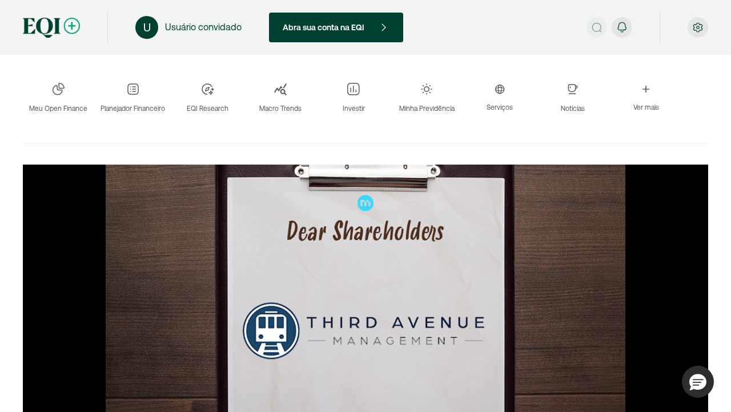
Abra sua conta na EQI (323, 27)
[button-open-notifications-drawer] (622, 27)
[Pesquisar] (597, 27)
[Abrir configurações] (698, 27)
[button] (698, 382)
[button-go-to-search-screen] (597, 27)
